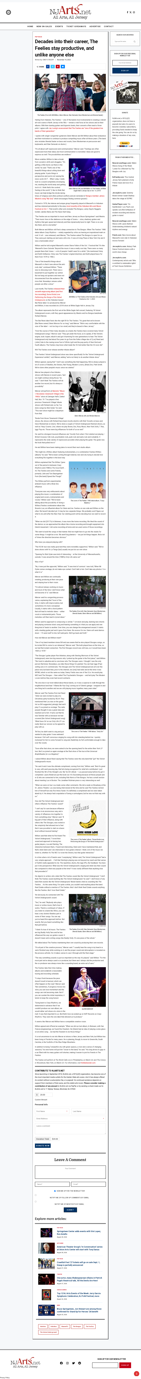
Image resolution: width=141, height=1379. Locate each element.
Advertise (95, 26)
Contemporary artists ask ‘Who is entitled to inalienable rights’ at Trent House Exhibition (124, 263)
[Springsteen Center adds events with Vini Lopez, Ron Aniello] (46, 1232)
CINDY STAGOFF (48, 60)
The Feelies (90, 1326)
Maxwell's (64, 1326)
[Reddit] (79, 1363)
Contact (109, 26)
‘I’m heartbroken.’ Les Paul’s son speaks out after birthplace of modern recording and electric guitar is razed (123, 209)
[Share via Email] (63, 66)
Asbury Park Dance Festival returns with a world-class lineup (124, 249)
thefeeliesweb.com (88, 1063)
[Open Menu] (8, 12)
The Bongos (77, 1326)
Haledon (43, 1326)
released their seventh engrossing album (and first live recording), (50, 294)
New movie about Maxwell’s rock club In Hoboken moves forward (124, 238)
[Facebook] (127, 12)
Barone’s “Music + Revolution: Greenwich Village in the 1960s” (50, 394)
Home (30, 26)
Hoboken (54, 1326)
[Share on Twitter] (53, 66)
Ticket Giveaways (76, 26)
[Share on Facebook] (48, 66)
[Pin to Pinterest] (58, 66)
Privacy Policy (5, 1377)
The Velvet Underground (48, 1332)
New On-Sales (44, 26)
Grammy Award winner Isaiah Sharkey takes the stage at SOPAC (123, 195)
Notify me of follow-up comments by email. (69, 1198)
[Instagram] (134, 12)
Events (59, 26)
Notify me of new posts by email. (69, 1204)
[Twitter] (130, 12)
